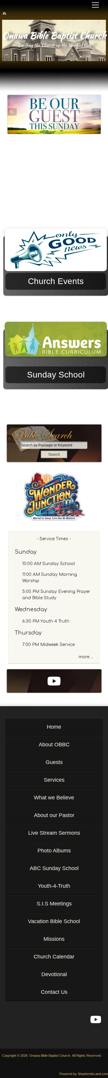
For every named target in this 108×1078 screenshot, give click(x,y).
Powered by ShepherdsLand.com (83, 1074)
